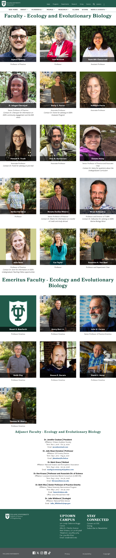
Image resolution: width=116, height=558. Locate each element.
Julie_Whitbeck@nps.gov (60, 503)
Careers (88, 4)
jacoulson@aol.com (60, 447)
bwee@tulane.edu (60, 492)
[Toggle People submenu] (54, 10)
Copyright (106, 554)
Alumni (75, 9)
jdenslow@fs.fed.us (60, 458)
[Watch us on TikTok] (49, 553)
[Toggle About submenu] (27, 10)
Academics (37, 9)
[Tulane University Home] (15, 553)
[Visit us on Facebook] (34, 553)
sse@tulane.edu (71, 537)
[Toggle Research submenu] (68, 10)
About (23, 9)
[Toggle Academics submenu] (43, 10)
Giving (81, 4)
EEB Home (13, 9)
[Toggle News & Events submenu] (106, 10)
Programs (55, 4)
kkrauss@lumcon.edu (60, 481)
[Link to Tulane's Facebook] (41, 553)
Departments (65, 4)
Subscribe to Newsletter (97, 528)
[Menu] (108, 4)
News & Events (98, 9)
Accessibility (87, 554)
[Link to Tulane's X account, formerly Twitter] (37, 553)
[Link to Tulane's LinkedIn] (45, 553)
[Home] (11, 4)
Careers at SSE (93, 523)
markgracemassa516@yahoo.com (60, 469)
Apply (48, 4)
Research (74, 4)
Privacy (67, 554)
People (50, 9)
